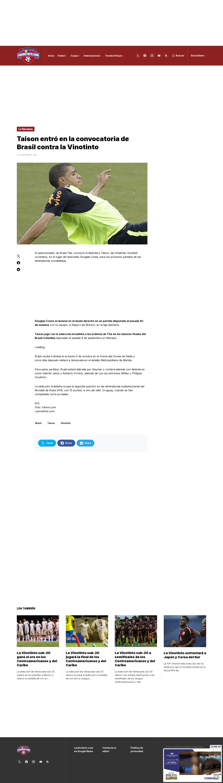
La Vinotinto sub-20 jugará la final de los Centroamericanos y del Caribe (86, 659)
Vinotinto (66, 423)
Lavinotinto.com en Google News (83, 749)
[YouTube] (159, 55)
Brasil (38, 423)
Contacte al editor (109, 749)
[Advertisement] (111, 23)
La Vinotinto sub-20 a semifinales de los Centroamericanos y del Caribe (135, 659)
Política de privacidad (137, 749)
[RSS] (166, 55)
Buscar (180, 55)
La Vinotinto (25, 129)
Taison (51, 423)
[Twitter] (137, 55)
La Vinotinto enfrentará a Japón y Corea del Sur (185, 655)
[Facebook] (144, 55)
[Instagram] (152, 55)
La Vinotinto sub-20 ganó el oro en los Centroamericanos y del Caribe (37, 659)
